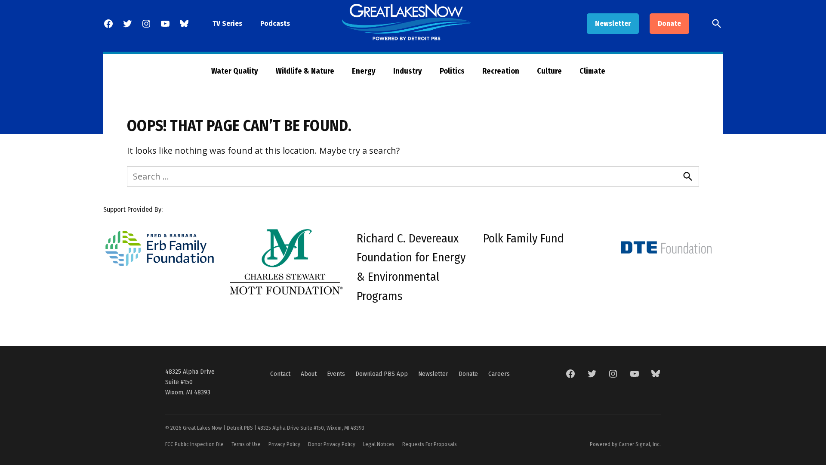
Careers (499, 374)
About (309, 374)
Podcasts (275, 23)
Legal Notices (379, 444)
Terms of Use (246, 444)
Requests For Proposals (429, 444)
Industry (407, 71)
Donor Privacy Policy (331, 444)
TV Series (227, 23)
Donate (669, 23)
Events (336, 374)
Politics (452, 71)
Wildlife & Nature (305, 71)
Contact (280, 374)
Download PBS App (381, 374)
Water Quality (234, 71)
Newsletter (613, 23)
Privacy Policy (284, 444)
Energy (364, 71)
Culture (549, 71)
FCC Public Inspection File (194, 444)
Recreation (500, 71)
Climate (592, 71)
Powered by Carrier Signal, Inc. (625, 444)
